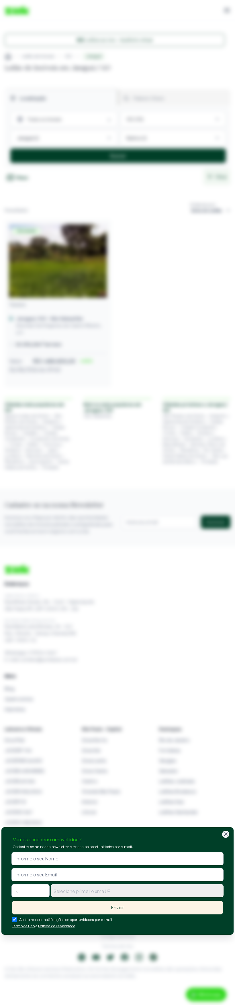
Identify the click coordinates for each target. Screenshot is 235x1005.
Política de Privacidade (56, 926)
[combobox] (137, 890)
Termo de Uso (23, 926)
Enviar (117, 907)
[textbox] (137, 891)
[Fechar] (225, 834)
